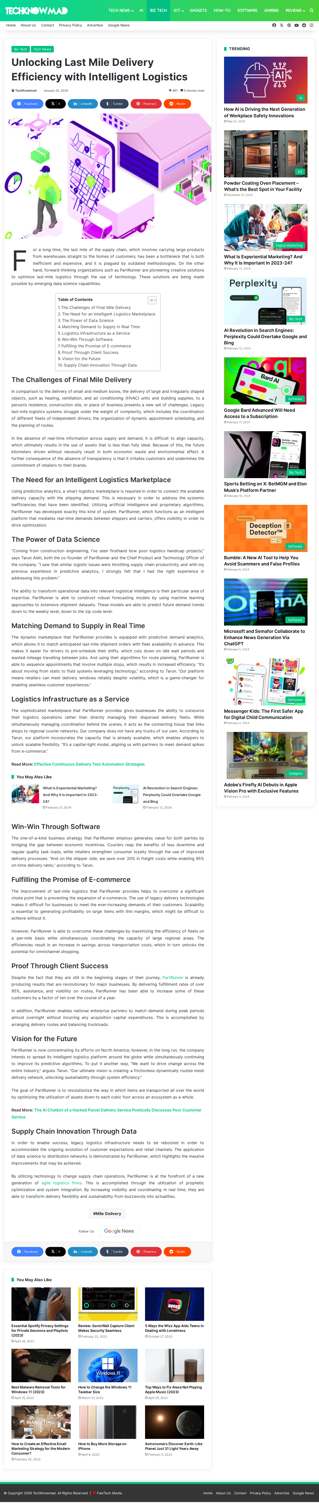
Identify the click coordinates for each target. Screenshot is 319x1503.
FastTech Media (109, 1493)
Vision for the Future (81, 358)
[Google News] (119, 1231)
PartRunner (172, 977)
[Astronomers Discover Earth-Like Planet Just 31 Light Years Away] (174, 1422)
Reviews (294, 10)
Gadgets (198, 10)
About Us (28, 25)
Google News (119, 25)
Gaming (271, 10)
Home (11, 25)
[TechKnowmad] (36, 10)
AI (141, 10)
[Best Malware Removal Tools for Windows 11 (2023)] (41, 1365)
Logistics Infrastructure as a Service (96, 333)
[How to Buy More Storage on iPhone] (108, 1422)
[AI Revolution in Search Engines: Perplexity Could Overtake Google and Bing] (125, 794)
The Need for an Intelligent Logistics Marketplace (108, 313)
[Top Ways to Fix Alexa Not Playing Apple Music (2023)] (174, 1365)
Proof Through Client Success (90, 352)
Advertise (95, 25)
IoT (177, 10)
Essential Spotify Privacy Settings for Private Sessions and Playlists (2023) (40, 1330)
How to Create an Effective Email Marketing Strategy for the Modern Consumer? (40, 1448)
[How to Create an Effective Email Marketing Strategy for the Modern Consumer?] (41, 1422)
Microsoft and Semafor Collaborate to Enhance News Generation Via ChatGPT (264, 637)
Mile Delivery (108, 1213)
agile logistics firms (62, 1182)
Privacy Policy (70, 25)
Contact (47, 25)
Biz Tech (158, 10)
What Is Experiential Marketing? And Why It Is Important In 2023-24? (70, 795)
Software (247, 10)
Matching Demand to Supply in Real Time (101, 326)
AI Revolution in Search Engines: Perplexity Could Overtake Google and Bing (172, 795)
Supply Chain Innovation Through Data (100, 365)
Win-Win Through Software (87, 339)
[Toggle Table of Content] (149, 300)
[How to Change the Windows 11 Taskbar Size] (108, 1365)
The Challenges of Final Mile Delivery (96, 307)
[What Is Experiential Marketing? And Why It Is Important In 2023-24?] (25, 794)
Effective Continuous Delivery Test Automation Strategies (89, 764)
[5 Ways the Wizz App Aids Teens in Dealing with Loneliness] (174, 1304)
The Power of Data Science (88, 320)
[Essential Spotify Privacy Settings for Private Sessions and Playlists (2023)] (41, 1304)
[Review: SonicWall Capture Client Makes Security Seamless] (108, 1304)
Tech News (119, 10)
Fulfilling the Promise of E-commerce (96, 345)
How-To (222, 10)
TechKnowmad (26, 90)
